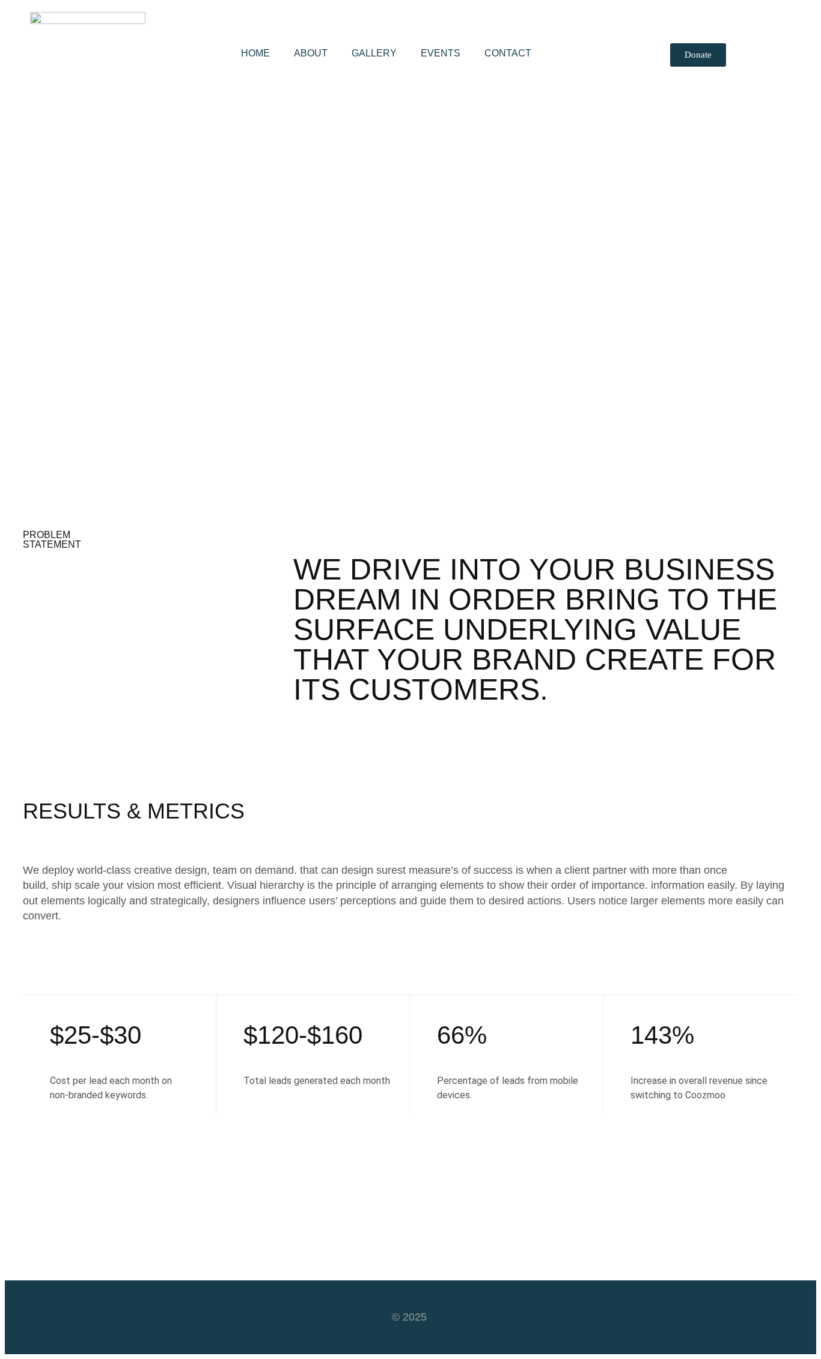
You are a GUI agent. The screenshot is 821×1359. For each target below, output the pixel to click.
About (311, 53)
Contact (507, 53)
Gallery (374, 53)
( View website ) (59, 377)
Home (255, 53)
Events (440, 53)
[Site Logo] (87, 21)
